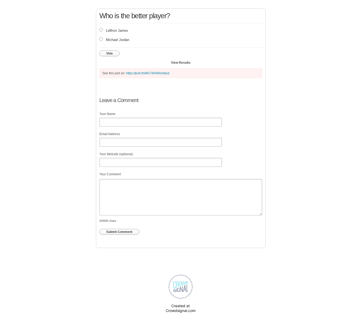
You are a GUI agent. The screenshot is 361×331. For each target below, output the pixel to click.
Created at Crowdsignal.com (181, 308)
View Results (181, 63)
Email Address (109, 134)
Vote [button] (109, 53)
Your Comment (110, 174)
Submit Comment (119, 232)
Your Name (107, 114)
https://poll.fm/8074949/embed (147, 73)
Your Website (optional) (116, 154)
